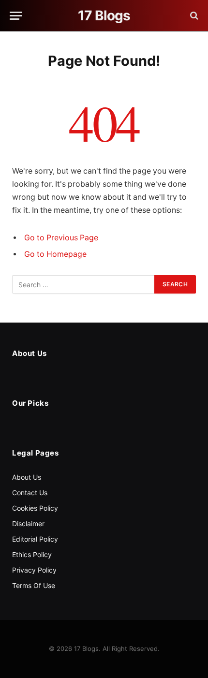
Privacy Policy (34, 570)
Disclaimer (28, 523)
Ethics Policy (32, 554)
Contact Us (29, 492)
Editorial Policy (35, 539)
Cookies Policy (35, 508)
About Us (26, 477)
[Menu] (16, 16)
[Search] (193, 16)
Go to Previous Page (61, 237)
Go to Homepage (55, 254)
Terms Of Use (33, 585)
